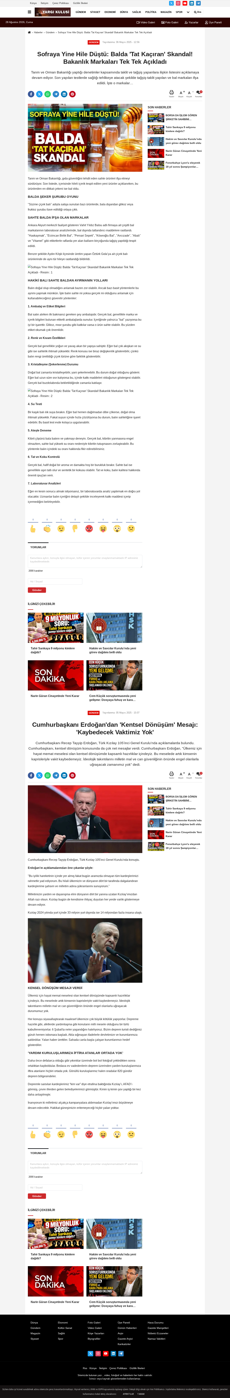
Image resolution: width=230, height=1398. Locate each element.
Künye (33, 3)
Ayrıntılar (128, 1394)
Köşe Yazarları (96, 1333)
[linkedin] (64, 94)
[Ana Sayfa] (29, 32)
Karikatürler (124, 1344)
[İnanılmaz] (117, 523)
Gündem (81, 12)
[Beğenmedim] (75, 523)
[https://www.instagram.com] (178, 3)
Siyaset (95, 12)
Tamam (140, 1394)
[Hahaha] (103, 523)
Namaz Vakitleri (156, 1338)
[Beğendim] (33, 523)
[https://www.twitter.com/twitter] (171, 3)
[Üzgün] (131, 523)
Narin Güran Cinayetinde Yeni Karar (55, 695)
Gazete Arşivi (125, 1338)
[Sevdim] (61, 523)
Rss (85, 1368)
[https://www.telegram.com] (198, 3)
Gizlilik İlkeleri (80, 3)
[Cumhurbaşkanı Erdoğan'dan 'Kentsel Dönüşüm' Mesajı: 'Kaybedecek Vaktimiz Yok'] (85, 819)
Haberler (38, 32)
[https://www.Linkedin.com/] (191, 3)
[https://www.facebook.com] (185, 3)
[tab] (38, 547)
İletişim (44, 3)
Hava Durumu (156, 1322)
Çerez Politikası (60, 3)
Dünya (124, 12)
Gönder (37, 590)
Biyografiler (94, 1338)
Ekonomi (110, 12)
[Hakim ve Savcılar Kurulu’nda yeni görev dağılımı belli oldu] (114, 628)
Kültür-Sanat (65, 1328)
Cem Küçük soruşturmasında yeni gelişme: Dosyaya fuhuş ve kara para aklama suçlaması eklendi (112, 698)
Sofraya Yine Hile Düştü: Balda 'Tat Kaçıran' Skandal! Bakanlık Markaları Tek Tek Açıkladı (105, 32)
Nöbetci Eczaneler (158, 1333)
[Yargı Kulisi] (53, 12)
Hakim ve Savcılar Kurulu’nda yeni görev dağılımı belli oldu (112, 650)
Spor (179, 12)
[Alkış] (47, 523)
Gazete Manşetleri (158, 1328)
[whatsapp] (47, 94)
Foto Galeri (171, 22)
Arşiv (120, 1333)
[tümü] (188, 12)
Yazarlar (193, 22)
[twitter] (39, 94)
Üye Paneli (215, 22)
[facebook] (31, 94)
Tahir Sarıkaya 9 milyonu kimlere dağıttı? (53, 650)
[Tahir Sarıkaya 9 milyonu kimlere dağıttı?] (56, 628)
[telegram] (56, 94)
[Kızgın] (89, 523)
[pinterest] (72, 94)
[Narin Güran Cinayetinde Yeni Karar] (56, 675)
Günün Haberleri (127, 1328)
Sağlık (136, 12)
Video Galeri (147, 22)
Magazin (166, 12)
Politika (150, 12)
